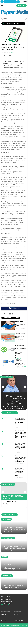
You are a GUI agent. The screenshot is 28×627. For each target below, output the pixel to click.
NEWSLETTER (21, 5)
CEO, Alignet (6, 504)
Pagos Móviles (20, 23)
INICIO (4, 23)
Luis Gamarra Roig (9, 501)
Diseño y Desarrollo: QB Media (19, 625)
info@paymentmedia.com (7, 605)
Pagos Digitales (11, 23)
